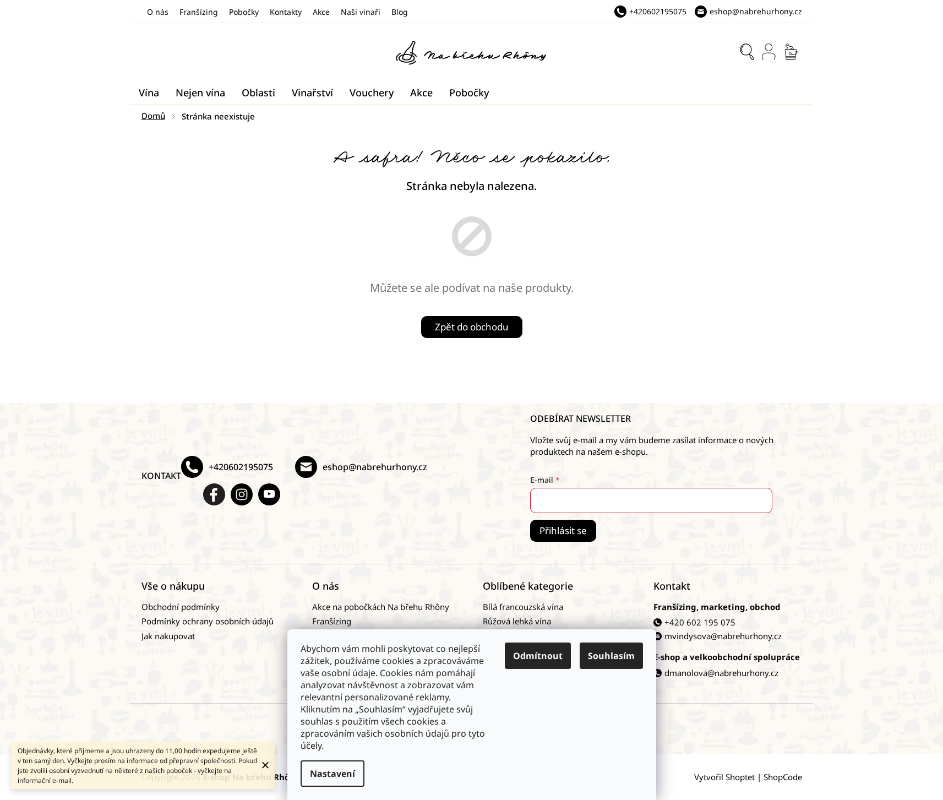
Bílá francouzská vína (523, 606)
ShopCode (783, 776)
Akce (321, 12)
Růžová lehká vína (517, 621)
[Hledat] (747, 52)
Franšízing (198, 12)
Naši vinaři (360, 12)
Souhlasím (611, 656)
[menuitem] (148, 92)
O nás (157, 12)
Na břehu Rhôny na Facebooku (214, 494)
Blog (399, 12)
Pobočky (244, 12)
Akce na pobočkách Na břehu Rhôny (380, 606)
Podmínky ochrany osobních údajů (207, 621)
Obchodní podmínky (180, 606)
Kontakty (286, 12)
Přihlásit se (563, 530)
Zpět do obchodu (472, 326)
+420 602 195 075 (699, 622)
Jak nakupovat (168, 635)
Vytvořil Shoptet (724, 776)
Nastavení (332, 774)
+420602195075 (241, 467)
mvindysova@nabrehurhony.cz (723, 635)
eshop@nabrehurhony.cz (375, 467)
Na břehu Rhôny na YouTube (269, 494)
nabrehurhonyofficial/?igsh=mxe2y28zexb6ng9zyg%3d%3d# (242, 494)
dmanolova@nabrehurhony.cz (721, 672)
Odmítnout (538, 656)
